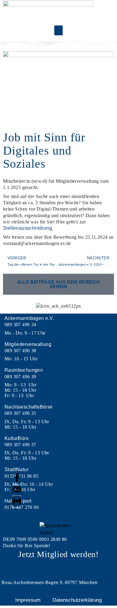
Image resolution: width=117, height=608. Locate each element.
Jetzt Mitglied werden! (58, 554)
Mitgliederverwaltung (27, 344)
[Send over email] (17, 492)
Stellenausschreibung (27, 228)
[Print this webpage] (17, 503)
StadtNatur (16, 469)
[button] (58, 30)
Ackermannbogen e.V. (29, 318)
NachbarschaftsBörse (28, 406)
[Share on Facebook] (17, 481)
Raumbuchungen (23, 370)
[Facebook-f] (58, 568)
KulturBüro (16, 438)
